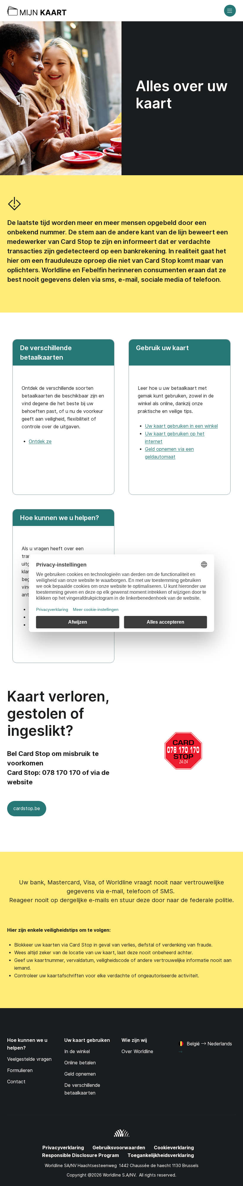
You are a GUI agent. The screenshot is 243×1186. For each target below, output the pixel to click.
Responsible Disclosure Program (80, 1155)
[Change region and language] (180, 1052)
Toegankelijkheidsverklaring (160, 1155)
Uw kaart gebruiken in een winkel (181, 426)
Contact (16, 1081)
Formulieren (20, 1070)
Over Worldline (137, 1051)
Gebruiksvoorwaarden (118, 1147)
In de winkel (77, 1051)
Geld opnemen (80, 1074)
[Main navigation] (230, 11)
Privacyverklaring (63, 1147)
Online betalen (80, 1063)
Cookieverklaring (174, 1147)
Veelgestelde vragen (29, 1059)
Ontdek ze (40, 441)
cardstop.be (23, 811)
